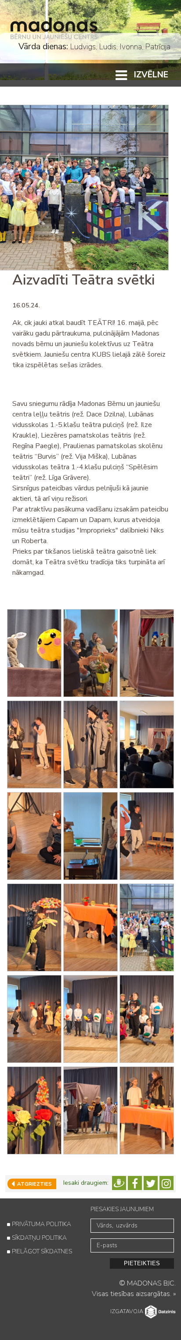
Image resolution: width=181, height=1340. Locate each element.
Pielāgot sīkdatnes (42, 1251)
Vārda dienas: (43, 46)
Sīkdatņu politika (39, 1238)
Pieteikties (142, 1263)
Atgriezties (33, 1183)
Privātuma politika (41, 1224)
